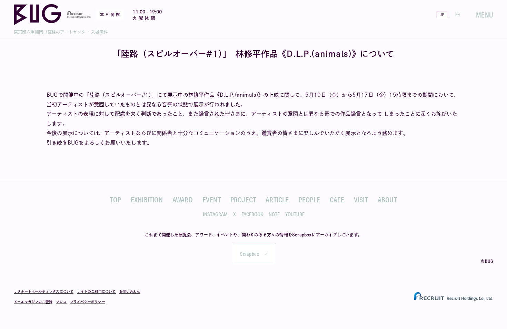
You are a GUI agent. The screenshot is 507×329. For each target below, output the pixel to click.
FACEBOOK (252, 214)
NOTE (274, 214)
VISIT (361, 199)
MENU (484, 15)
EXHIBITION (147, 199)
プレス (61, 302)
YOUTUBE (295, 214)
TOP (115, 199)
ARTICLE (277, 199)
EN (457, 15)
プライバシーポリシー (87, 302)
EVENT (211, 199)
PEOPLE (309, 199)
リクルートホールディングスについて (43, 291)
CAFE (337, 199)
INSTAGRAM (215, 214)
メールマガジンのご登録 (33, 302)
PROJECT (243, 199)
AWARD (182, 199)
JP (442, 15)
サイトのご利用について (96, 291)
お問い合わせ (129, 291)
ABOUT (387, 199)
